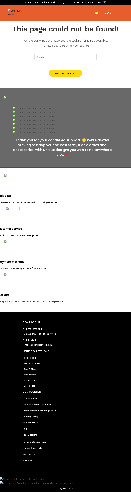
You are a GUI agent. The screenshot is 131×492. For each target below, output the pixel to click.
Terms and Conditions (34, 442)
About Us (27, 460)
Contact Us (28, 454)
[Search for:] (114, 12)
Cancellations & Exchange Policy (39, 410)
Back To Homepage (65, 73)
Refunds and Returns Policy (36, 404)
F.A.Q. (25, 428)
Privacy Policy (29, 398)
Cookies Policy (30, 422)
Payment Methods (32, 448)
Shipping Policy (30, 416)
